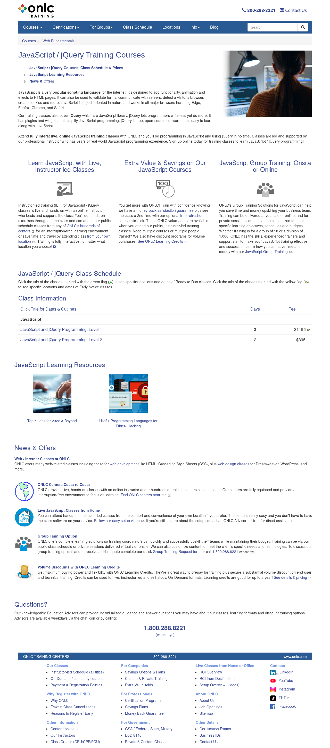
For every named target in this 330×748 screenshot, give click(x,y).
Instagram (287, 689)
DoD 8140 (133, 735)
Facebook (285, 706)
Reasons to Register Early (72, 713)
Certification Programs (143, 700)
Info (194, 27)
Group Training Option (57, 536)
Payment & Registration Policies (76, 684)
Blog (214, 27)
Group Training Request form (177, 551)
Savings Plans (136, 706)
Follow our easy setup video (117, 520)
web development (124, 463)
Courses (31, 27)
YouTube (286, 680)
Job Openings (211, 706)
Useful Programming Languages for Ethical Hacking (128, 423)
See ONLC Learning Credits (161, 241)
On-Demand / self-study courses (77, 678)
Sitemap (206, 713)
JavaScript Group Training (267, 251)
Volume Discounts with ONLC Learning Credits (79, 567)
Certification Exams (215, 728)
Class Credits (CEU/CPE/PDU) (75, 741)
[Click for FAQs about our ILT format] (54, 246)
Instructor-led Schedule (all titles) (77, 671)
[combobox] (273, 27)
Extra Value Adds (139, 684)
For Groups (99, 27)
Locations (171, 27)
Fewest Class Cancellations (73, 706)
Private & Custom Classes (146, 741)
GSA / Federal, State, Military (148, 728)
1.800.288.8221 (225, 551)
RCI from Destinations (217, 678)
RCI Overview (211, 671)
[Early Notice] (308, 329)
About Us (207, 700)
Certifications (65, 27)
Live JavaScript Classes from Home (69, 510)
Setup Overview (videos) (220, 684)
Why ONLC (60, 700)
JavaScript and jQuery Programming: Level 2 (61, 340)
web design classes (233, 463)
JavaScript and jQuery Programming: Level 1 (61, 329)
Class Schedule (137, 27)
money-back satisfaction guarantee (165, 210)
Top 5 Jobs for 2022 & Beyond (52, 420)
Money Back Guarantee (144, 713)
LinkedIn (285, 671)
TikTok (284, 697)
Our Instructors (63, 735)
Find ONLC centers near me (144, 494)
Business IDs (210, 735)
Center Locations (64, 728)
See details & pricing (291, 577)
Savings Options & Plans (145, 671)
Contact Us (295, 10)
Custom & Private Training (146, 678)
